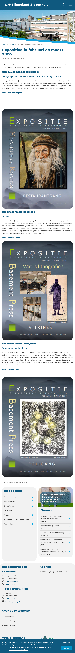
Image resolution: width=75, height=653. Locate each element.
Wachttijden (8, 524)
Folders (6, 515)
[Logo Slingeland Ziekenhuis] (26, 5)
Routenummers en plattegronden (16, 519)
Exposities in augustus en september (49, 527)
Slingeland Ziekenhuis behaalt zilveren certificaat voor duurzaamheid (51, 518)
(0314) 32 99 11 (10, 584)
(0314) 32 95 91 (10, 599)
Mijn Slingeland (9, 501)
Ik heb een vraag (10, 497)
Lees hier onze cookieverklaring (18, 650)
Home (4, 45)
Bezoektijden (8, 510)
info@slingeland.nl (11, 581)
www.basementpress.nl (11, 238)
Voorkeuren (66, 642)
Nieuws (11, 45)
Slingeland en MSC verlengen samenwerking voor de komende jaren (52, 542)
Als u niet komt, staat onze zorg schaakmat (52, 534)
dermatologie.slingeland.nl (14, 602)
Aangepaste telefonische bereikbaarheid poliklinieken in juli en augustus (53, 551)
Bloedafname (9, 506)
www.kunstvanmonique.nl (12, 93)
